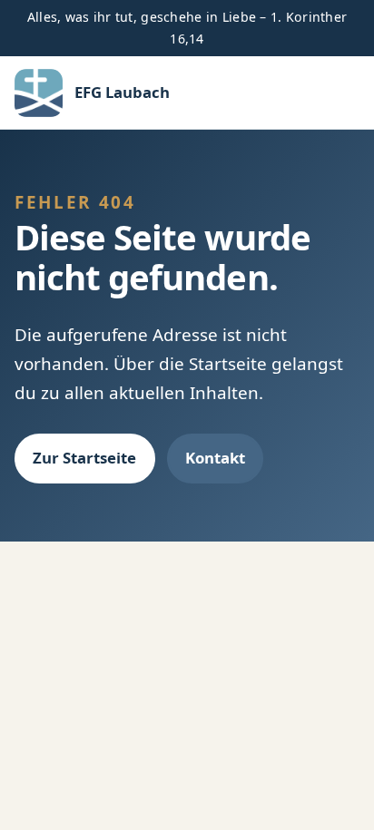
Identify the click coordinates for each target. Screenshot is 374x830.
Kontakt (215, 457)
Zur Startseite (84, 457)
